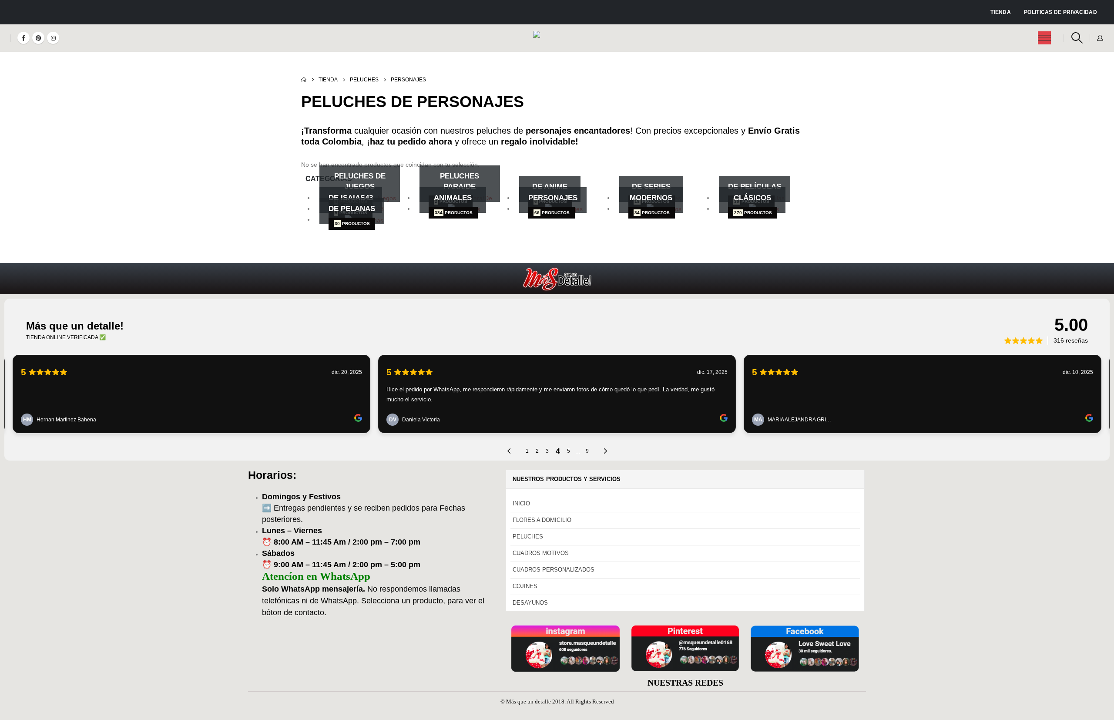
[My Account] (1100, 38)
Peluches (528, 536)
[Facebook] (23, 38)
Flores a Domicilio (542, 520)
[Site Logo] (557, 38)
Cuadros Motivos (541, 553)
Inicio (521, 503)
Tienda (1000, 12)
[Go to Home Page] (303, 79)
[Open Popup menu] (1044, 37)
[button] (1077, 38)
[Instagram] (53, 38)
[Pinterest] (38, 38)
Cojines (525, 586)
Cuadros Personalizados (553, 569)
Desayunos (530, 602)
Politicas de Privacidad (1060, 12)
